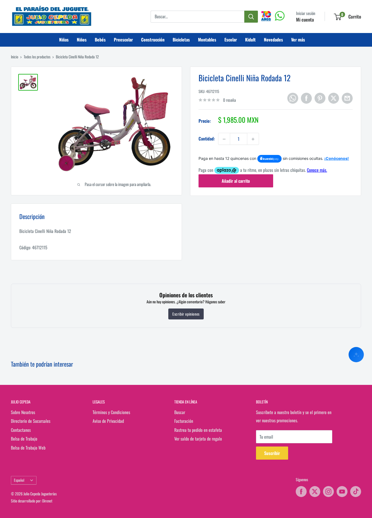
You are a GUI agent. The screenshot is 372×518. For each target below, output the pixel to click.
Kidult (250, 39)
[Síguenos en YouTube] (342, 491)
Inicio (14, 56)
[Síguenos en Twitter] (314, 491)
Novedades (273, 39)
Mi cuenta (305, 19)
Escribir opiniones (186, 314)
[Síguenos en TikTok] (355, 491)
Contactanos (21, 430)
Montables (207, 39)
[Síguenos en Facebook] (301, 491)
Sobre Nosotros (23, 412)
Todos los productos (37, 56)
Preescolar (123, 39)
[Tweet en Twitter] (333, 98)
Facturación (183, 421)
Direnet (47, 501)
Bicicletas (181, 39)
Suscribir (272, 453)
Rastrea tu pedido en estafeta (198, 430)
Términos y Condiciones (111, 412)
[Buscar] (251, 17)
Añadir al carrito (236, 181)
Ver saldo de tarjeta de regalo (198, 438)
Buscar (179, 412)
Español (19, 480)
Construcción (152, 39)
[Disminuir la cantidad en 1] (224, 139)
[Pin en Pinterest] (320, 98)
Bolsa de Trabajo (24, 438)
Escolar (230, 39)
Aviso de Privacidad (108, 421)
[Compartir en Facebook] (306, 98)
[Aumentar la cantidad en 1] (253, 139)
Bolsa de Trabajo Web (28, 447)
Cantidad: (207, 139)
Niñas (64, 39)
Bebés (100, 39)
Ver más (298, 39)
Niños (82, 39)
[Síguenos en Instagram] (328, 491)
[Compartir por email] (347, 98)
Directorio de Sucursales (30, 421)
